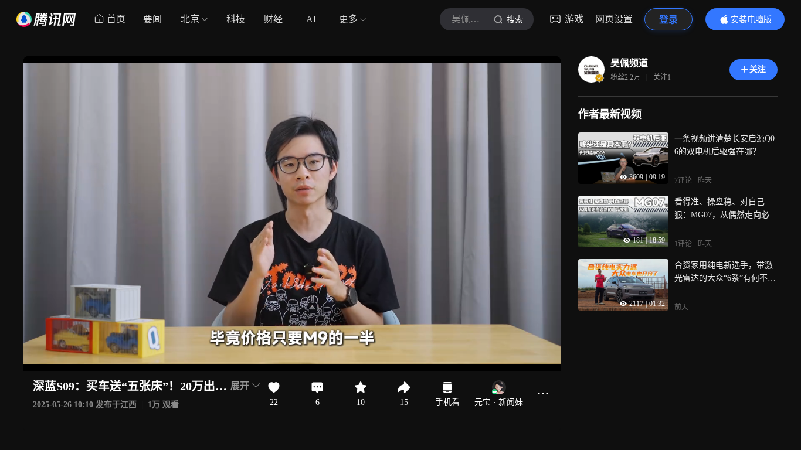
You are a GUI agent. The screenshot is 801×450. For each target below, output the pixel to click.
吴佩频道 (629, 63)
